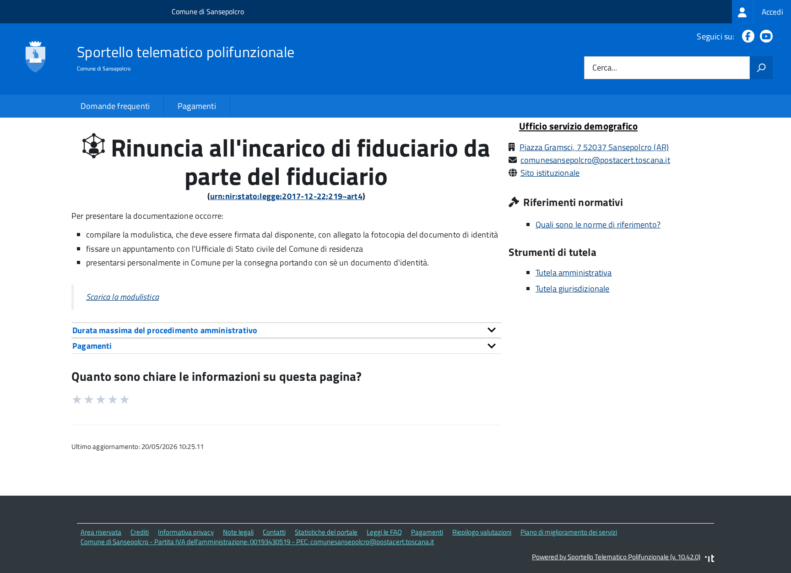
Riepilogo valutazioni (481, 532)
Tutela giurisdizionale (573, 288)
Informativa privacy (186, 532)
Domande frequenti (115, 106)
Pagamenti (197, 106)
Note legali (238, 532)
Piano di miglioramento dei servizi (568, 532)
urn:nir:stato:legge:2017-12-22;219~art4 (286, 196)
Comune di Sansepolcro (208, 11)
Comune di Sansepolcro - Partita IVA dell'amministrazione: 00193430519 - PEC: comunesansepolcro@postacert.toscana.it (257, 541)
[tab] (286, 330)
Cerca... (604, 68)
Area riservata (101, 532)
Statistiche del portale (326, 532)
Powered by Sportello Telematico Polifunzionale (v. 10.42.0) (616, 556)
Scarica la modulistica (122, 297)
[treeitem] (761, 11)
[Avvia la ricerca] (761, 67)
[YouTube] (764, 36)
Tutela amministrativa (574, 272)
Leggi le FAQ (384, 532)
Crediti (139, 532)
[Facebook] (746, 36)
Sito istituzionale (550, 173)
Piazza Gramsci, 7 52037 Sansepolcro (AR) (594, 147)
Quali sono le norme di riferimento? (598, 224)
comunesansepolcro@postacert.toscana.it (595, 160)
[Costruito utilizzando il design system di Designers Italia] (709, 559)
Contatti (274, 532)
